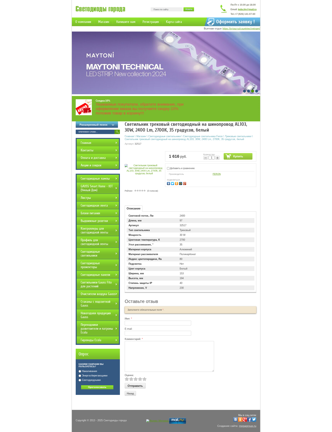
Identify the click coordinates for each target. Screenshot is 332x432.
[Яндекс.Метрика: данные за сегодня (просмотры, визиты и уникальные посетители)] (157, 420)
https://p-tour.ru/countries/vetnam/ (241, 28)
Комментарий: (134, 339)
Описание (133, 208)
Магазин (103, 22)
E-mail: (129, 328)
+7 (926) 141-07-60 (245, 14)
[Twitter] (173, 183)
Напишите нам (125, 22)
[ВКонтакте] (169, 183)
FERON (217, 174)
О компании (83, 22)
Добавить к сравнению (182, 168)
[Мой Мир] (181, 183)
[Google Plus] (185, 183)
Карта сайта (174, 22)
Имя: (128, 318)
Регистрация (151, 22)
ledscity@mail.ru (247, 9)
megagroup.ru (247, 425)
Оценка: (129, 375)
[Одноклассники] (177, 183)
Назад (130, 393)
